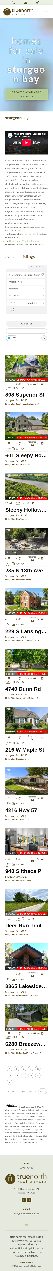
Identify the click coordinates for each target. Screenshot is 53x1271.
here (19, 230)
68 (31, 1075)
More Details (26, 368)
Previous (9, 1068)
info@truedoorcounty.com (26, 1213)
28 (38, 1069)
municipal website (30, 234)
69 (38, 1075)
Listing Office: (10, 404)
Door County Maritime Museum (24, 241)
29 (9, 1075)
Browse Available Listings (26, 94)
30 (16, 1075)
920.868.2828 (26, 1167)
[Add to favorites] (8, 358)
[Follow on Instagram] (29, 1200)
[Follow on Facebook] (24, 1200)
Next (9, 1082)
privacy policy (26, 1262)
